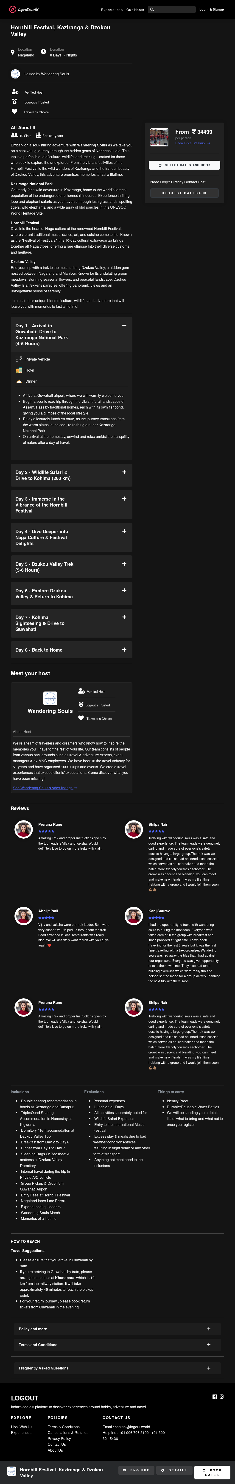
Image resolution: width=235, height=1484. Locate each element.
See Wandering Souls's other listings (43, 787)
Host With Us (21, 1426)
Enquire (139, 1470)
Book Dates (213, 1472)
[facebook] (215, 1396)
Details (177, 1470)
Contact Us (57, 1444)
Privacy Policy (59, 1438)
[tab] (71, 334)
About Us (55, 1450)
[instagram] (222, 1396)
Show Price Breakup (190, 143)
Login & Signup (211, 9)
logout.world (28, 9)
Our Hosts (135, 9)
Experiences (112, 9)
